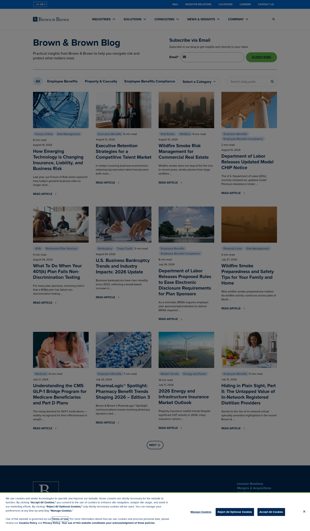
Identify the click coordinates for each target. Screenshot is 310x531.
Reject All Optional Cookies (235, 512)
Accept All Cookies (271, 512)
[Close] (304, 511)
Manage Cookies (201, 512)
